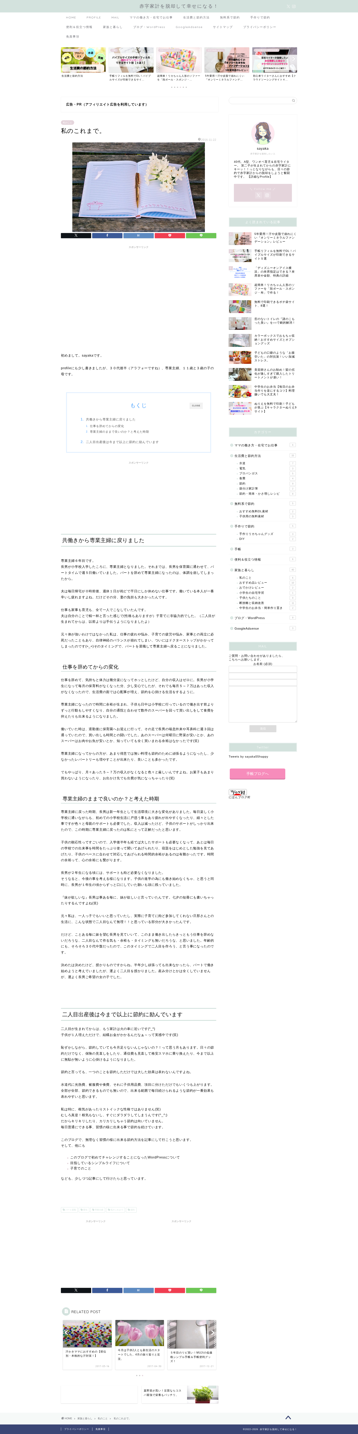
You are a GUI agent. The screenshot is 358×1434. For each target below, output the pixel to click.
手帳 (264, 549)
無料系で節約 (230, 17)
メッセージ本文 (263, 684)
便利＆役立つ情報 (79, 27)
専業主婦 (98, 1210)
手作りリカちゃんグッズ (266, 533)
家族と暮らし (113, 27)
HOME (71, 17)
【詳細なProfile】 (260, 176)
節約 (132, 1210)
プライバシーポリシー (259, 27)
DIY (266, 538)
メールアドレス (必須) (263, 670)
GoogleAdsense (189, 27)
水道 (266, 463)
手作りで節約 (260, 17)
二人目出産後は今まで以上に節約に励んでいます (122, 442)
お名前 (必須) (262, 663)
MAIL (115, 17)
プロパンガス (266, 473)
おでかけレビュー (266, 587)
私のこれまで (116, 1210)
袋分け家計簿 (266, 488)
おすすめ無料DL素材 (266, 511)
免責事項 (72, 36)
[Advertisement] (138, 280)
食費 (266, 478)
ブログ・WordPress (149, 27)
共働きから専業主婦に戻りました (111, 419)
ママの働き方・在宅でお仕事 (151, 17)
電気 (266, 468)
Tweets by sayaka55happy (248, 756)
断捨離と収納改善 (266, 603)
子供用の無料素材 (266, 516)
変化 (85, 1210)
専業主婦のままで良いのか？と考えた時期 (119, 431)
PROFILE (94, 17)
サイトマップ (223, 27)
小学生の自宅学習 (266, 592)
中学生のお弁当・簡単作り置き (266, 608)
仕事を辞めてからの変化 (107, 426)
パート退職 (70, 1210)
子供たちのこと (266, 597)
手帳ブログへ (257, 774)
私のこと (67, 122)
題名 (263, 677)
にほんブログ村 (239, 797)
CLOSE (196, 405)
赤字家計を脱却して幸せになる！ (179, 6)
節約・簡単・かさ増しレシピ (266, 493)
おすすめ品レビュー (266, 582)
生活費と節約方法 (196, 17)
